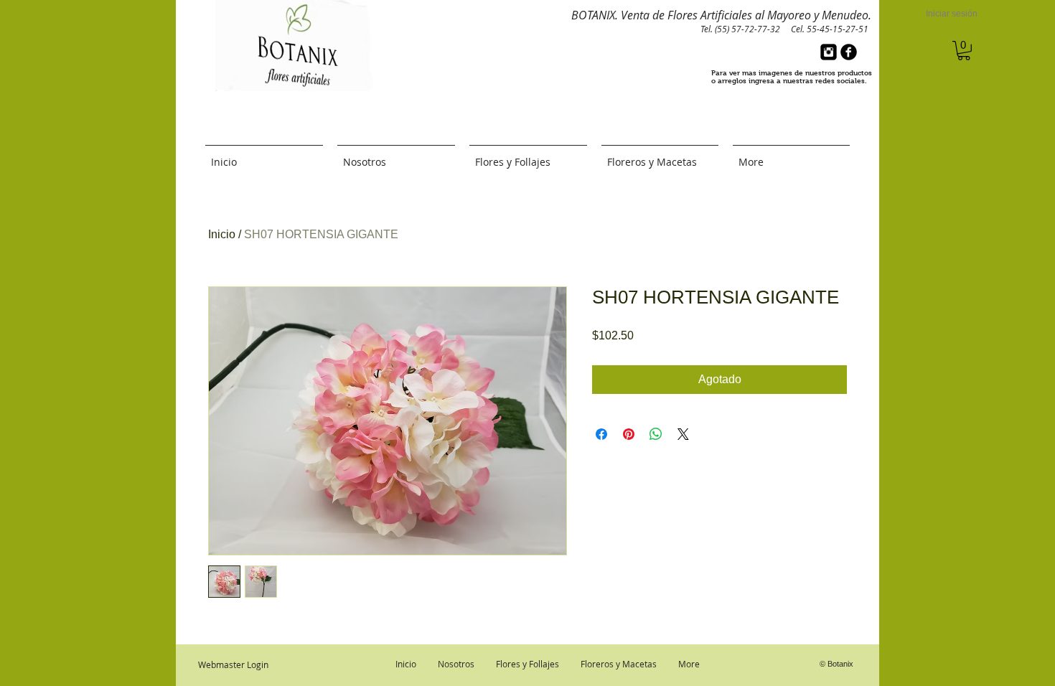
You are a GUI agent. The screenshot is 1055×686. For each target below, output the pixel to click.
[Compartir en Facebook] (601, 434)
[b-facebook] (848, 52)
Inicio (221, 234)
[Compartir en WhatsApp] (656, 434)
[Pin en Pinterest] (628, 434)
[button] (963, 50)
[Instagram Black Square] (828, 52)
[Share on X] (683, 434)
